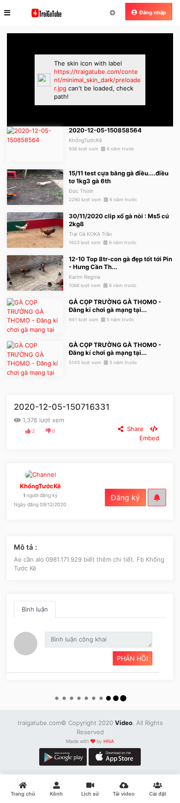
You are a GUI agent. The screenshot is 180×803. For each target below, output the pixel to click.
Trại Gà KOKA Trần (90, 234)
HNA (108, 741)
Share (133, 428)
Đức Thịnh (81, 191)
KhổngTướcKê (85, 140)
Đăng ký (125, 497)
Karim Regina (84, 277)
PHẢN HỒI (132, 658)
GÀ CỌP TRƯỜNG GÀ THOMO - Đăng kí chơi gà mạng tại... (115, 305)
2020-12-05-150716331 (62, 407)
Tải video (112, 13)
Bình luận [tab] (35, 609)
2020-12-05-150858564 (105, 130)
